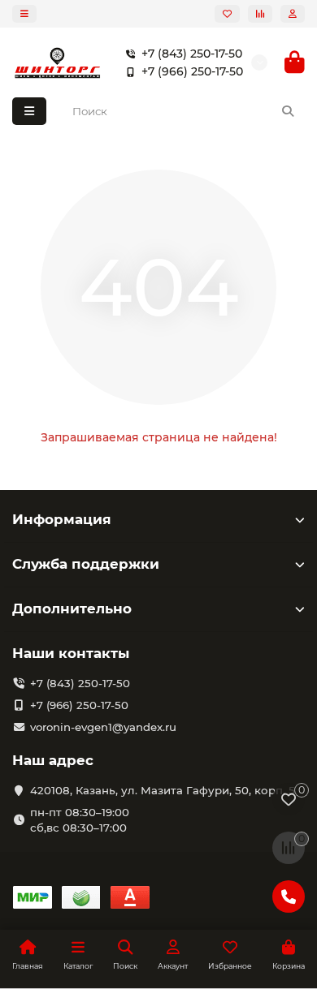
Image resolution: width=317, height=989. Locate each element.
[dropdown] (24, 14)
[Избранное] (227, 14)
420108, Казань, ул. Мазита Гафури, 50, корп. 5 (162, 790)
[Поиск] (287, 111)
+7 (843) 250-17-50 (191, 53)
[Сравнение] (260, 14)
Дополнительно (72, 608)
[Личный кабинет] (292, 14)
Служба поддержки (85, 564)
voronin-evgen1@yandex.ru (103, 726)
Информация (61, 519)
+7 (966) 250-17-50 (192, 71)
